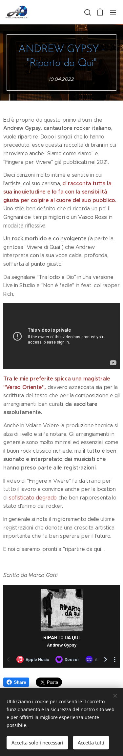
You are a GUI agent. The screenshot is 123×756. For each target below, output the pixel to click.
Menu (113, 12)
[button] (86, 12)
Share (20, 682)
